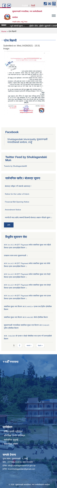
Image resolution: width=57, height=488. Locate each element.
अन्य (8, 225)
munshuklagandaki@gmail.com (21, 469)
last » (40, 345)
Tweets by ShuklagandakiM (15, 166)
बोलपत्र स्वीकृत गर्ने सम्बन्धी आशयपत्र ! (18, 186)
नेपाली (33, 5)
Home (3, 31)
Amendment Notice (13, 210)
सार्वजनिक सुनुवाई (11, 440)
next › (29, 345)
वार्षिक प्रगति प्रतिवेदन (13, 431)
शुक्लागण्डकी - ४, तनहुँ (20, 458)
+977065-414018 (14, 462)
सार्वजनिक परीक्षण (11, 444)
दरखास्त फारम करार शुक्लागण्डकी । (16, 255)
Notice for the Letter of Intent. (17, 194)
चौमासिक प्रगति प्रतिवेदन (14, 435)
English (25, 5)
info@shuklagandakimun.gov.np (21, 465)
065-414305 (28, 462)
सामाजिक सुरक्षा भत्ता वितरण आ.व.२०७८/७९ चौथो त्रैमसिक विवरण (26, 317)
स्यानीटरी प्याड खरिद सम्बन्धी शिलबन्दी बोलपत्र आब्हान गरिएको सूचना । (28, 217)
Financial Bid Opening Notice (17, 202)
